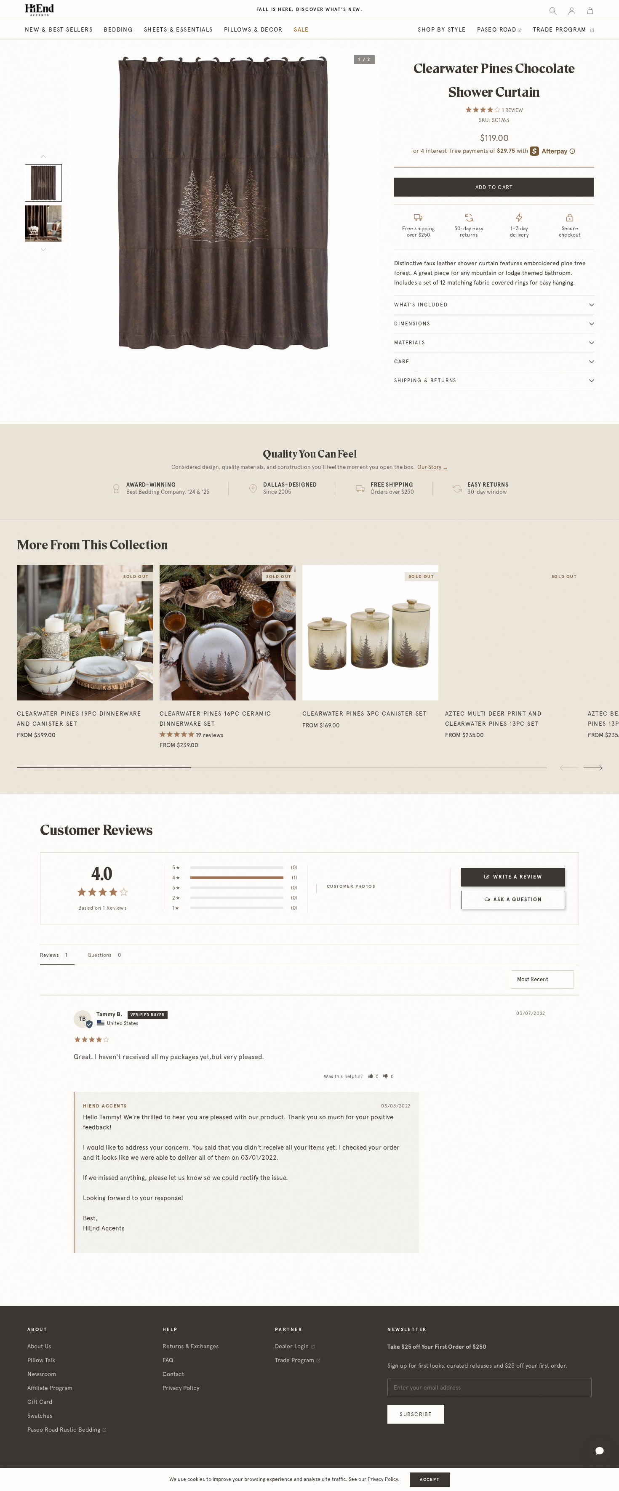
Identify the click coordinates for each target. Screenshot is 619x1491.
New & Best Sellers (59, 29)
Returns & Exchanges (191, 1346)
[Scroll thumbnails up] (43, 156)
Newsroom (41, 1374)
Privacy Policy (181, 1387)
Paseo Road (496, 29)
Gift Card (39, 1401)
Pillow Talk (41, 1360)
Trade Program (561, 29)
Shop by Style (442, 29)
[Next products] (593, 768)
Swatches (39, 1415)
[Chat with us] (599, 1451)
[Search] (553, 10)
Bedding (118, 29)
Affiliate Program (49, 1387)
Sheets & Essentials (178, 29)
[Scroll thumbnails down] (43, 250)
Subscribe (416, 1414)
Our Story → (432, 467)
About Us (39, 1346)
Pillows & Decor (253, 29)
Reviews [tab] (49, 955)
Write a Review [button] (517, 877)
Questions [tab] (100, 955)
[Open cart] (590, 10)
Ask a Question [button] (518, 900)
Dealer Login (292, 1346)
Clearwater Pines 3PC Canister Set (364, 713)
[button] (373, 1076)
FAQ (168, 1360)
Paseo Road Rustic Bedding (63, 1429)
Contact (173, 1374)
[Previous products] (569, 768)
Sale (301, 29)
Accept (429, 1479)
